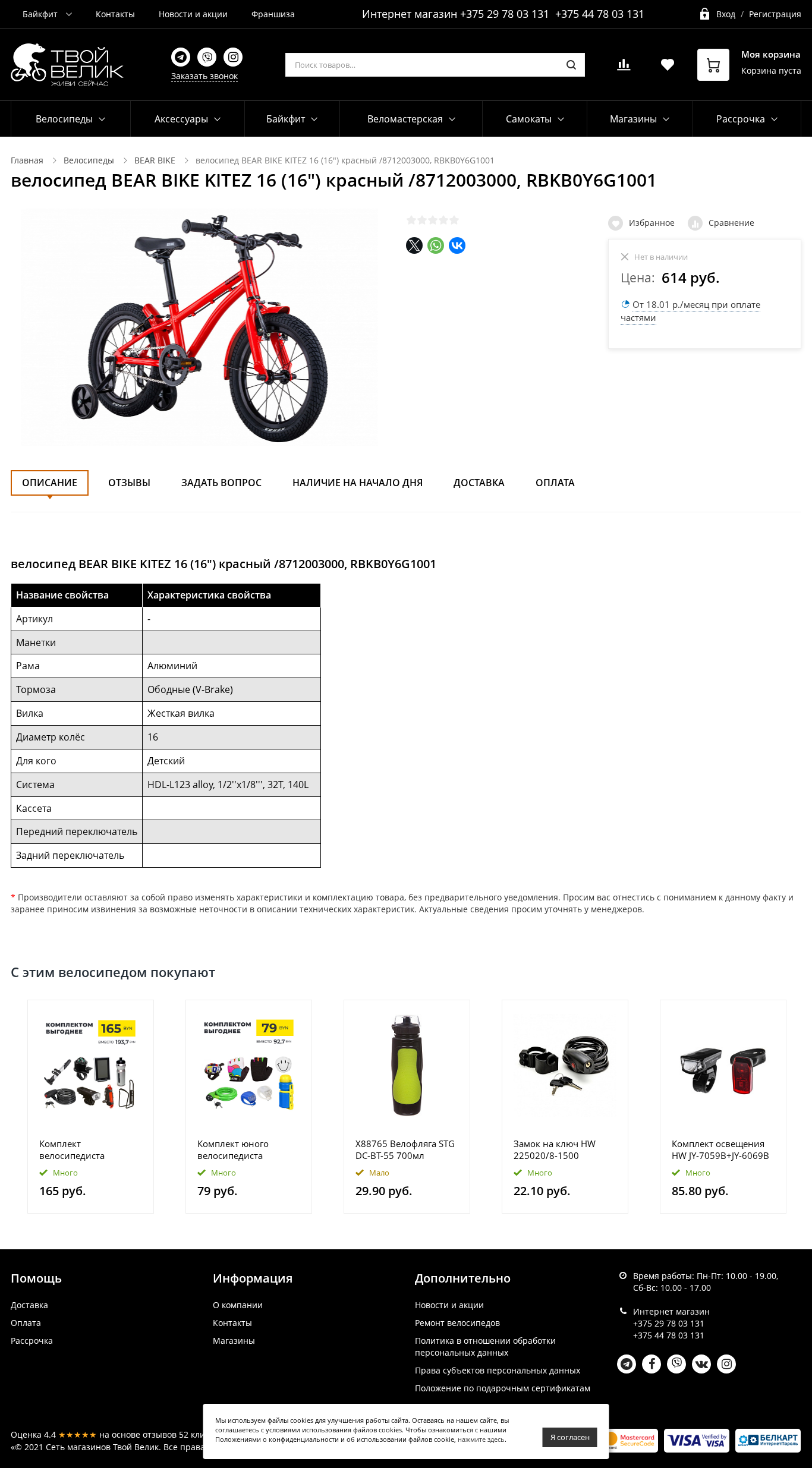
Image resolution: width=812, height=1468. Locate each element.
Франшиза (273, 14)
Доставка (479, 482)
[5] (454, 220)
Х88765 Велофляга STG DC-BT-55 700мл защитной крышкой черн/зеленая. (405, 1149)
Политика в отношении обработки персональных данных (485, 1346)
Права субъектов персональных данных (497, 1370)
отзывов (160, 1434)
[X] (414, 245)
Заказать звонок (204, 75)
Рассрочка (32, 1340)
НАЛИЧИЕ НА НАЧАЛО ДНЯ (357, 482)
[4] (443, 220)
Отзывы (129, 482)
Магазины (234, 1340)
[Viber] (206, 57)
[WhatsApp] (435, 245)
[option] (91, 1107)
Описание (49, 482)
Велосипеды (64, 118)
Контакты (115, 14)
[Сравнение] (137, 1015)
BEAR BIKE (154, 160)
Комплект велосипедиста (72, 1149)
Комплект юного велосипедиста (233, 1149)
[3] (432, 220)
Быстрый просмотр (91, 1064)
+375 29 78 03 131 (504, 14)
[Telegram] (180, 57)
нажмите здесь (481, 1439)
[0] (623, 68)
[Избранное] (115, 1015)
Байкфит (41, 14)
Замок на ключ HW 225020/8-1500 (555, 1149)
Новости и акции (193, 14)
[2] (422, 220)
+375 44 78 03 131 (599, 14)
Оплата (555, 482)
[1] (411, 220)
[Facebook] (651, 1364)
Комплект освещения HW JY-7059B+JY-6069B (720, 1149)
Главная (27, 160)
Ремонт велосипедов (457, 1322)
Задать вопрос (221, 482)
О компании (238, 1305)
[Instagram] (233, 57)
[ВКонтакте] (457, 245)
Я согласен (570, 1437)
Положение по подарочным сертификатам (502, 1388)
